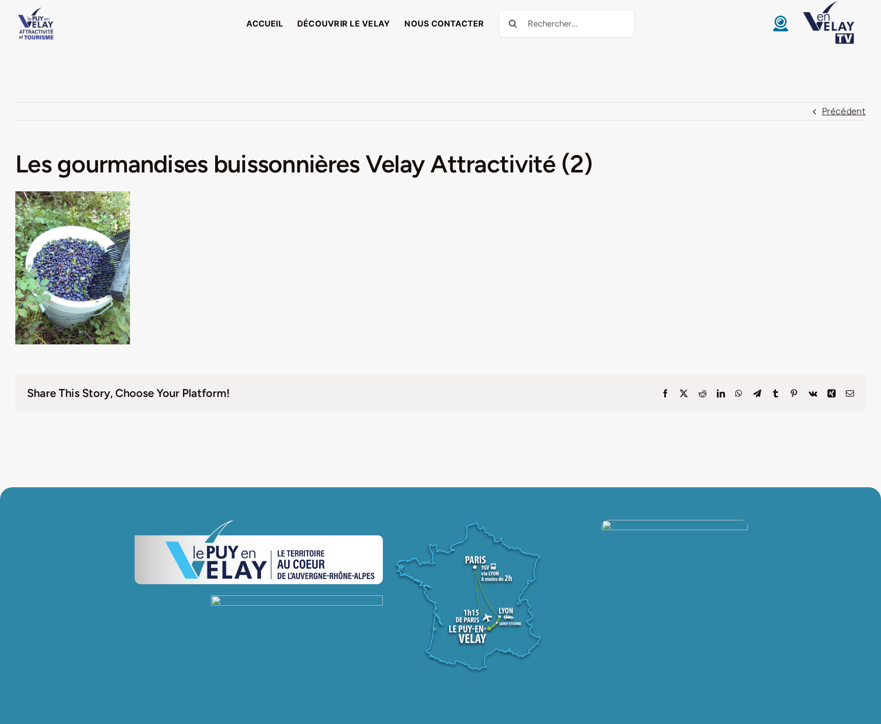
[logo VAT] (35, 9)
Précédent (844, 111)
